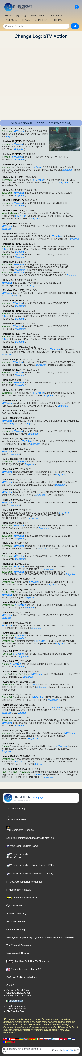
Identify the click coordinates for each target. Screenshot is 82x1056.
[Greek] (53, 1039)
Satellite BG (8, 461)
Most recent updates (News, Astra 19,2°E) (31, 873)
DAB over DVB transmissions (21, 977)
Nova (4, 213)
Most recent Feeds (16, 1008)
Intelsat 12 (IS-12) (12, 428)
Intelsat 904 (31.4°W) (14, 334)
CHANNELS (55, 15)
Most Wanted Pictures (17, 953)
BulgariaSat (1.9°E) (13, 223)
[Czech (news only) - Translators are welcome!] (45, 1039)
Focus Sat (7, 654)
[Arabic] (61, 1039)
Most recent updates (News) (24, 846)
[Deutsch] (17, 1039)
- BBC (59, 937)
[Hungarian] (9, 1041)
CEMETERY (41, 20)
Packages (11, 937)
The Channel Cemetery (18, 945)
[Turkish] (65, 1039)
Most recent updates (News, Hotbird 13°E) (32, 865)
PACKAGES (11, 20)
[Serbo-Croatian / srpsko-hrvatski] (73, 1039)
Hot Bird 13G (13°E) (13, 210)
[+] (17, 15)
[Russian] (69, 1039)
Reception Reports (16, 921)
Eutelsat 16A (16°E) (13, 290)
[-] (25, 15)
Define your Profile (16, 819)
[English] (5, 1039)
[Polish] (41, 1039)
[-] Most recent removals (18, 889)
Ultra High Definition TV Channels (31, 961)
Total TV (6, 674)
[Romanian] (5, 1041)
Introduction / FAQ (15, 808)
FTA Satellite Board (16, 1011)
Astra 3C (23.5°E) (12, 418)
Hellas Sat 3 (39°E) (13, 128)
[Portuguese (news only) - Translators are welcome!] (29, 1039)
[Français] (9, 1039)
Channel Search (17, 905)
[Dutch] (13, 1039)
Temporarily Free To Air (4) (26, 897)
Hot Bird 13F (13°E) (13, 200)
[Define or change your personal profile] (77, 7)
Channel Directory (15, 929)
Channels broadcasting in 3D (25, 969)
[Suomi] (57, 1039)
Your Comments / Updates (20, 830)
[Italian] (37, 1039)
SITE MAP (58, 20)
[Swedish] (21, 1039)
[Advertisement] (41, 79)
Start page (37, 797)
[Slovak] (49, 1039)
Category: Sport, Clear (18, 990)
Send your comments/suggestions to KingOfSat (30, 838)
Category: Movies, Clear (18, 995)
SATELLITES (37, 15)
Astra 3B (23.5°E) (12, 459)
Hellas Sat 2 (9, 380)
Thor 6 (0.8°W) (10, 449)
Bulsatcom (7, 131)
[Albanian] (13, 1041)
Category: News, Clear (18, 993)
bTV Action (19, 131)
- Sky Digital (33, 937)
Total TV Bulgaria (21, 674)
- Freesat (68, 937)
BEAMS (26, 20)
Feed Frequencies (15, 1006)
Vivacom (6, 144)
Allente (5, 664)
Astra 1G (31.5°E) (12, 705)
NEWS (8, 15)
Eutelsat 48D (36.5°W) (15, 671)
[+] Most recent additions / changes (24, 882)
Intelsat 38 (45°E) (12, 141)
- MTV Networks (47, 937)
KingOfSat (68, 1050)
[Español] (33, 1039)
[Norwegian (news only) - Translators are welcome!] (25, 1039)
